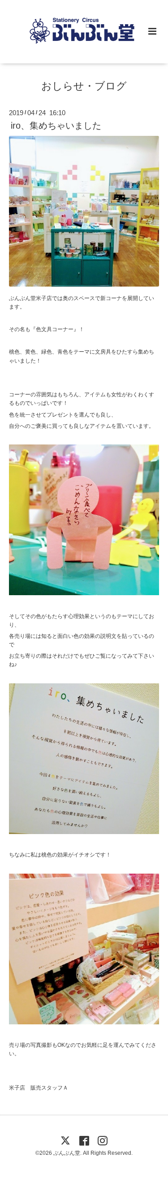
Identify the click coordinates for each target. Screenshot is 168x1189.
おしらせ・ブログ (84, 86)
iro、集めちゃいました (56, 125)
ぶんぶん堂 (66, 1153)
